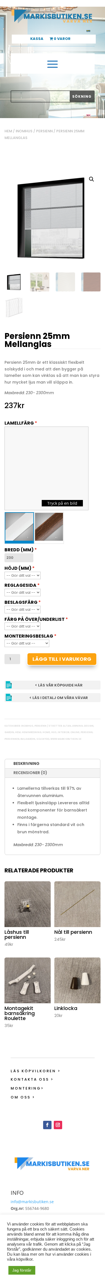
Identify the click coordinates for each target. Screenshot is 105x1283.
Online (75, 732)
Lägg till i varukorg (61, 658)
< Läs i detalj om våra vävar (58, 697)
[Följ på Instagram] (58, 1125)
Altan (67, 725)
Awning (77, 725)
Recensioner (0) (30, 772)
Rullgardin (27, 739)
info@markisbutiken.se (32, 1201)
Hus (54, 732)
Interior (63, 732)
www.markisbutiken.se (65, 739)
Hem (8, 131)
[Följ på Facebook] (47, 1125)
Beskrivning (26, 763)
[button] (92, 179)
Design (89, 725)
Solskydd (42, 739)
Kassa (36, 39)
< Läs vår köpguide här (59, 685)
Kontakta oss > (32, 1079)
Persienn (44, 131)
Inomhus (24, 131)
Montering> (27, 1088)
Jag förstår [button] (21, 1270)
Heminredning (31, 732)
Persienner (11, 739)
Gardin (9, 732)
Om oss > (23, 1097)
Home (46, 732)
